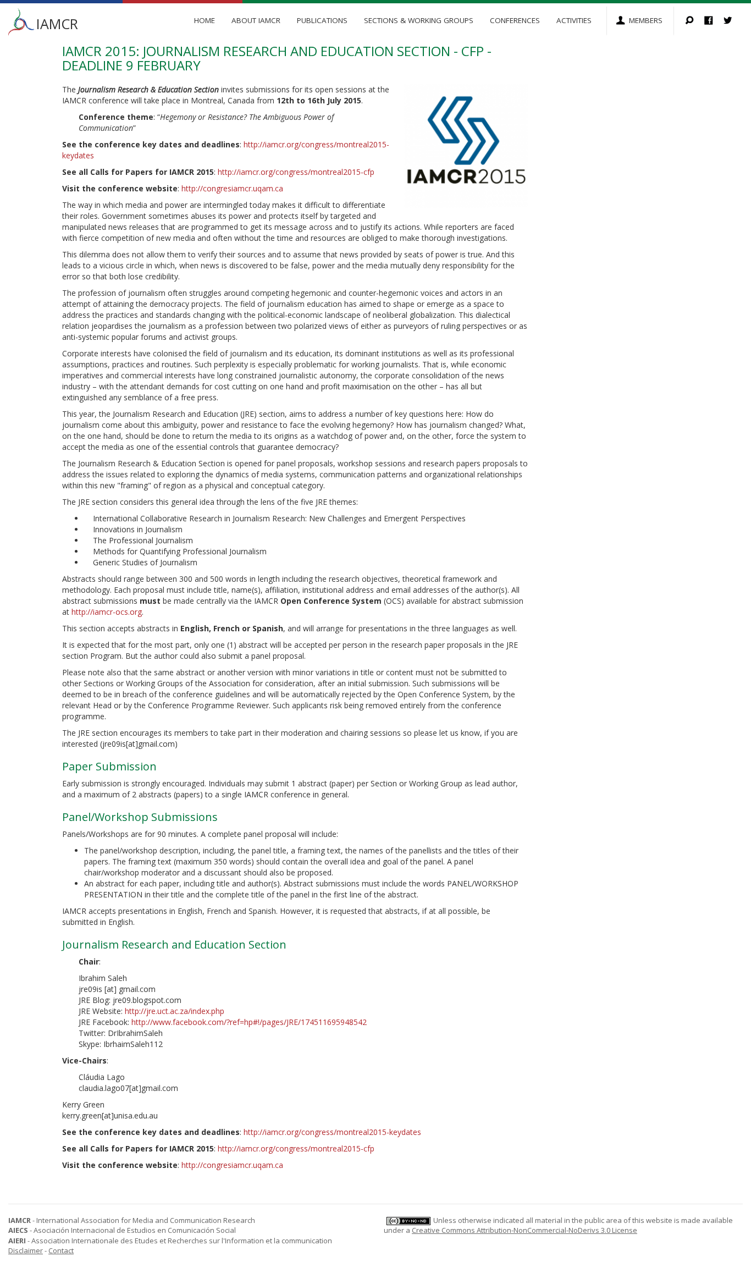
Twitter (733, 21)
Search (694, 21)
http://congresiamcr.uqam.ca (232, 188)
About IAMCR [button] (255, 20)
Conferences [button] (515, 20)
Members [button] (645, 20)
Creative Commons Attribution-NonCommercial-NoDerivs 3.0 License (524, 1230)
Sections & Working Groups (418, 20)
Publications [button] (322, 20)
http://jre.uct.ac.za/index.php (174, 1011)
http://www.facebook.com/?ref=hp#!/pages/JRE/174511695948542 (249, 1022)
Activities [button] (574, 20)
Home (204, 20)
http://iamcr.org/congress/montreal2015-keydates (332, 1132)
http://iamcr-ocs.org (106, 612)
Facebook (714, 21)
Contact (61, 1250)
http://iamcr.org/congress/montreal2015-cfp (296, 172)
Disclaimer (25, 1250)
